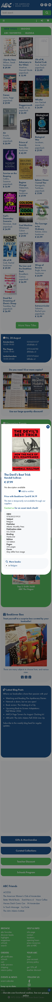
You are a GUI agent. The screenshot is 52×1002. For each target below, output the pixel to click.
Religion (14, 565)
